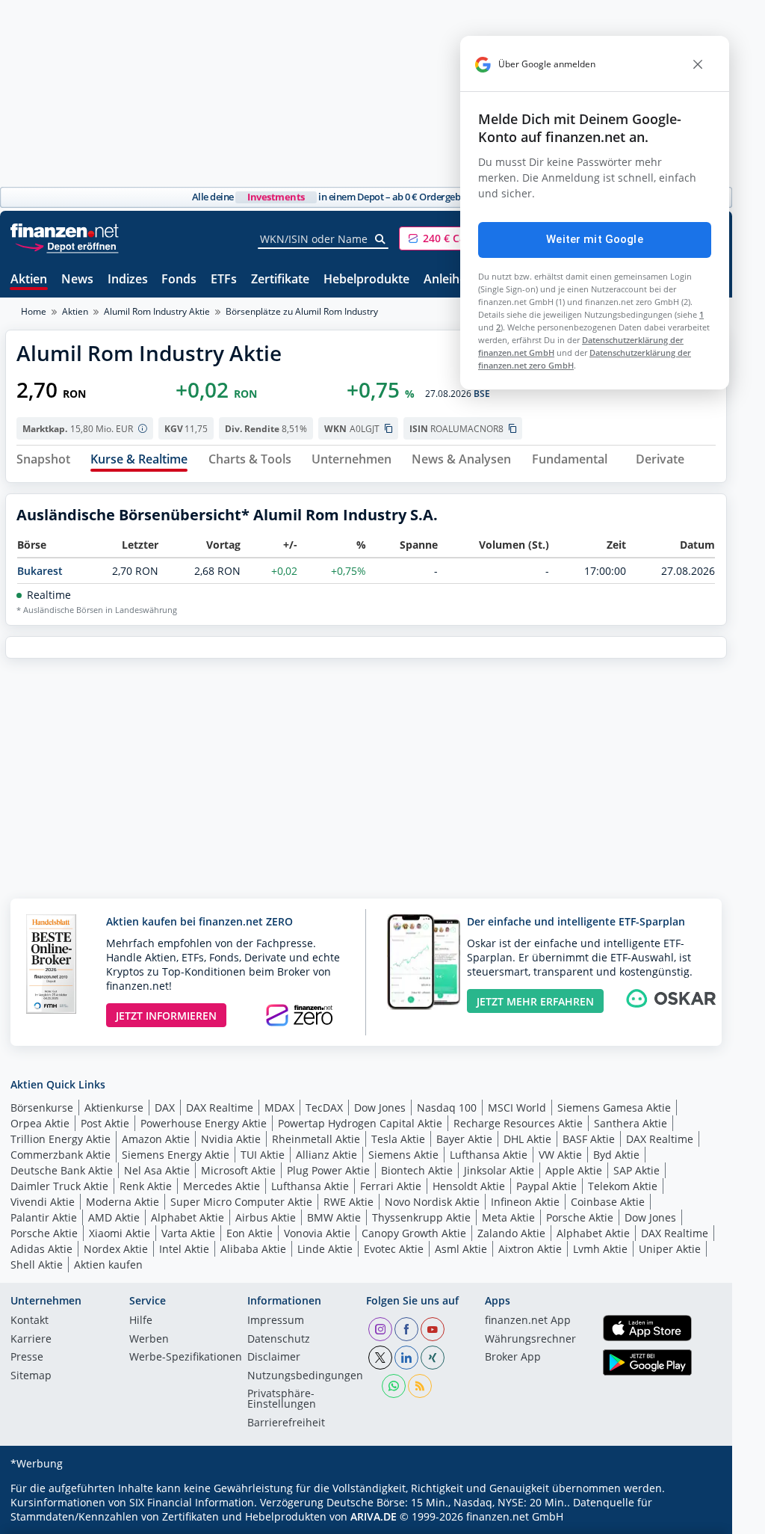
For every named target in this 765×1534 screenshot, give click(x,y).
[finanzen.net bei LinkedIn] (406, 1358)
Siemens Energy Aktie (175, 1155)
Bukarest (40, 571)
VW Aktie (560, 1155)
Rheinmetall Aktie (316, 1139)
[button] (455, 238)
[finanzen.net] (64, 231)
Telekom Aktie (622, 1186)
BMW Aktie (334, 1217)
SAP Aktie (636, 1170)
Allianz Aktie (326, 1155)
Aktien (28, 280)
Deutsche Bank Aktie (61, 1170)
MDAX (279, 1107)
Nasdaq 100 (447, 1107)
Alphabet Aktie (187, 1217)
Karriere (31, 1340)
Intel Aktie (184, 1249)
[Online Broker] (66, 245)
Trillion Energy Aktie (60, 1139)
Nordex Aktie (116, 1249)
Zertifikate (280, 280)
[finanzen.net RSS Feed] (420, 1386)
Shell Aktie (36, 1264)
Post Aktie (105, 1123)
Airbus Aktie (265, 1217)
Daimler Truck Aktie (59, 1186)
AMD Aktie (114, 1217)
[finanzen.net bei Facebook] (406, 1329)
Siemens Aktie (403, 1155)
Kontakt (29, 1321)
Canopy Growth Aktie (414, 1233)
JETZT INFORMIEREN (166, 1015)
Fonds (178, 280)
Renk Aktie (146, 1186)
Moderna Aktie (122, 1202)
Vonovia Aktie (317, 1233)
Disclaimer (273, 1358)
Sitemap (31, 1376)
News (77, 280)
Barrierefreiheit (286, 1423)
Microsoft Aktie (238, 1170)
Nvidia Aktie (231, 1139)
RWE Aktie (348, 1202)
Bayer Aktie (464, 1139)
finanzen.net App (528, 1321)
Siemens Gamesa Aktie (614, 1107)
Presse (26, 1358)
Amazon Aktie (156, 1139)
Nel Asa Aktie (157, 1170)
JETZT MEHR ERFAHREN (535, 1001)
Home (33, 311)
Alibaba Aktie (253, 1249)
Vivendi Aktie (42, 1202)
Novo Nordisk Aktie (432, 1202)
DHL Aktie (527, 1139)
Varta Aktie (188, 1233)
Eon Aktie (249, 1233)
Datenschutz (278, 1340)
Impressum (275, 1321)
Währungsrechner (530, 1340)
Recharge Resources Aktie (518, 1123)
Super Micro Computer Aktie (241, 1202)
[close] (697, 64)
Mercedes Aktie (221, 1186)
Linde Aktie (325, 1249)
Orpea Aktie (39, 1123)
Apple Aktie (573, 1170)
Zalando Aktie (511, 1233)
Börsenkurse (41, 1107)
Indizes (128, 280)
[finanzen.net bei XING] (433, 1358)
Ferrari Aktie (390, 1186)
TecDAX (324, 1107)
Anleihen (449, 280)
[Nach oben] (696, 1518)
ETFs (224, 280)
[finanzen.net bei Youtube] (433, 1329)
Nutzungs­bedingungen (305, 1376)
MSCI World (517, 1107)
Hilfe (140, 1321)
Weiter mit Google (594, 239)
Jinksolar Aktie (499, 1170)
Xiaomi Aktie (119, 1233)
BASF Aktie (589, 1139)
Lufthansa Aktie (488, 1155)
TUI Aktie (263, 1155)
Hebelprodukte (366, 280)
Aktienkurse (113, 1107)
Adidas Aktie (41, 1249)
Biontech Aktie (417, 1170)
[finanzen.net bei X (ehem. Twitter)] (380, 1358)
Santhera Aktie (630, 1123)
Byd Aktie (616, 1155)
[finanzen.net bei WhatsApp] (394, 1386)
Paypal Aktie (546, 1186)
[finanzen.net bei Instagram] (380, 1329)
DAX (165, 1107)
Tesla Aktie (398, 1139)
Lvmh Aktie (600, 1249)
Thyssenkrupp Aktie (421, 1217)
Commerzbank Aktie (60, 1155)
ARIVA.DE (373, 1516)
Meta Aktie (508, 1217)
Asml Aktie (461, 1249)
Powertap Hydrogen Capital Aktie (360, 1123)
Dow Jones (380, 1107)
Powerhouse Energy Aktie (203, 1123)
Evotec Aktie (394, 1249)
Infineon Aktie (525, 1202)
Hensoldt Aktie (469, 1186)
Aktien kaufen (108, 1264)
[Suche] (380, 239)
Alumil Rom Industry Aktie (157, 311)
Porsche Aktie (579, 1217)
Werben (149, 1340)
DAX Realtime (219, 1107)
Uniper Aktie (670, 1249)
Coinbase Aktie (608, 1202)
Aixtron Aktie (530, 1249)
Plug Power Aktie (328, 1170)
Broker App (513, 1358)
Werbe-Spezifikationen (185, 1358)
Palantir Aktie (43, 1217)
